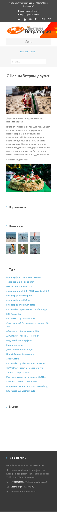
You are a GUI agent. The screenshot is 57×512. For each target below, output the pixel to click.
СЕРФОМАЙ (12, 367)
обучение (11, 331)
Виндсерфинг (13, 277)
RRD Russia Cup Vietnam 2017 (20, 363)
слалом (41, 363)
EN (43, 19)
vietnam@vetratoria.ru (20, 2)
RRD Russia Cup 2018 (39, 291)
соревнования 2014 (16, 291)
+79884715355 (18, 482)
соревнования (14, 281)
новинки (34, 335)
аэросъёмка (12, 358)
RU (36, 19)
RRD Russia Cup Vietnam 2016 (20, 318)
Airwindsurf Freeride (17, 335)
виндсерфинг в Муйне (18, 300)
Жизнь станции (14, 344)
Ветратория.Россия (28, 14)
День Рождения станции (19, 349)
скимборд (42, 386)
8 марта (10, 372)
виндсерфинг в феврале (19, 295)
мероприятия (36, 367)
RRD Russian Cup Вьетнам (19, 309)
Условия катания (32, 277)
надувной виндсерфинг (19, 340)
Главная (24, 51)
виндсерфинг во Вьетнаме (20, 304)
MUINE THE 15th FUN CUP (19, 286)
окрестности (23, 372)
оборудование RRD (29, 331)
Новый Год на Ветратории (20, 354)
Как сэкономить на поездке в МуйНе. (26, 377)
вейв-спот (32, 381)
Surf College (41, 309)
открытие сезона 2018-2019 (20, 386)
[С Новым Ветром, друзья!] (28, 177)
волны (21, 381)
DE (49, 19)
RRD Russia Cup (13, 313)
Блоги (32, 51)
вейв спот (29, 281)
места (23, 367)
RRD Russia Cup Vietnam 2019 (20, 390)
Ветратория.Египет (28, 10)
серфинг (10, 381)
